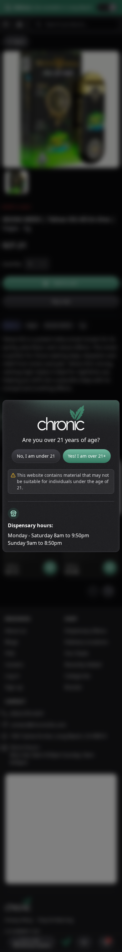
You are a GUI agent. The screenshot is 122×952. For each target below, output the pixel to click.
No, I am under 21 (36, 456)
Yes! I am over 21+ (87, 456)
